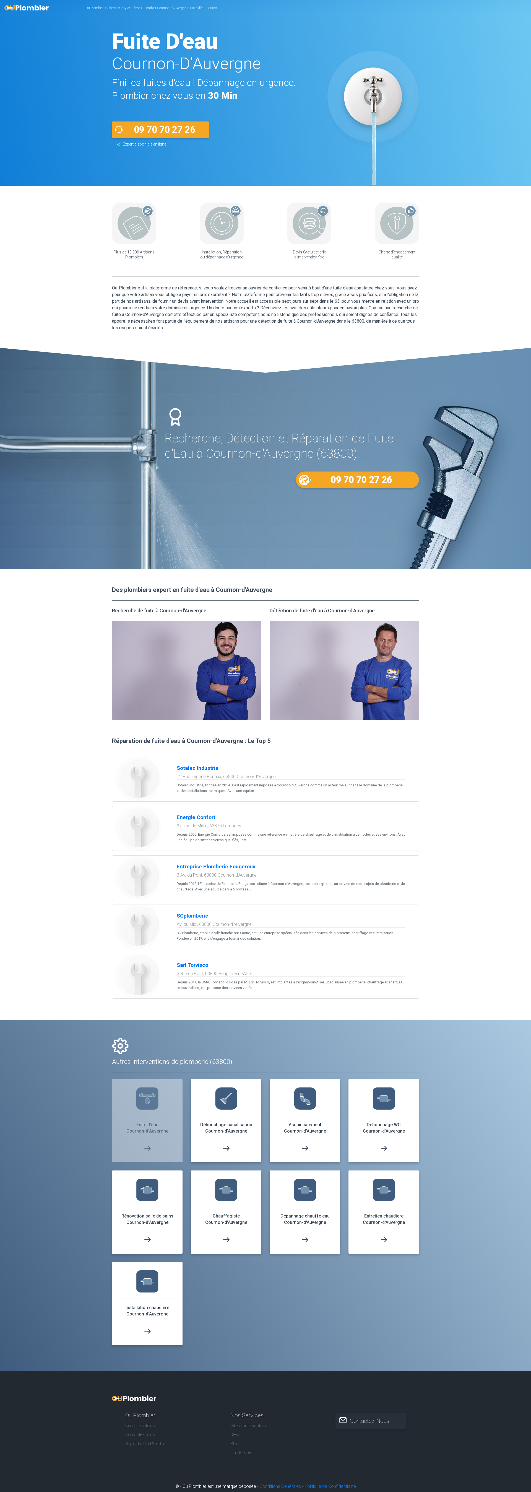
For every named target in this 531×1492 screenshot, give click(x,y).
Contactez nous (140, 1434)
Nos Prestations (140, 1425)
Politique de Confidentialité (330, 1486)
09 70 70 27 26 (164, 129)
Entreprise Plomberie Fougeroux (216, 866)
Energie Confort (196, 817)
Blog (234, 1443)
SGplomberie (192, 916)
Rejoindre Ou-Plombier (146, 1443)
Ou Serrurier (241, 1452)
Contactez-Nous (369, 1421)
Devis (235, 1434)
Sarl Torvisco (192, 965)
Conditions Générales (280, 1486)
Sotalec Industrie (197, 768)
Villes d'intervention (248, 1425)
